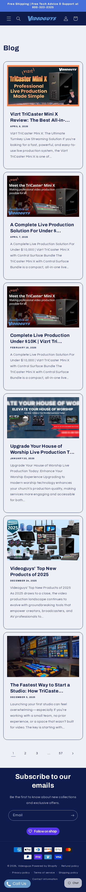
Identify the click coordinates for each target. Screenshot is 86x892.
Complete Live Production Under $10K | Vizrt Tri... (40, 338)
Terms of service (44, 873)
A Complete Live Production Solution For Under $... (42, 227)
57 (60, 753)
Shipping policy (68, 873)
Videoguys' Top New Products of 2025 (33, 571)
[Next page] (72, 753)
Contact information (45, 879)
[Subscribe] (72, 815)
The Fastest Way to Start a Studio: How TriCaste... (40, 687)
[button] (9, 18)
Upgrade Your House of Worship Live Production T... (42, 449)
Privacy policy (21, 873)
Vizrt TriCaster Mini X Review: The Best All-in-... (40, 117)
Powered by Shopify (44, 866)
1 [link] (13, 753)
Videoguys (25, 866)
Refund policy (70, 866)
